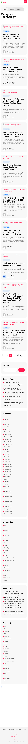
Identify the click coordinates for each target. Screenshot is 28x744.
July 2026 (6, 419)
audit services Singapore (14, 733)
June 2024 (6, 481)
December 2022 (8, 499)
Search (6, 365)
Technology (19, 9)
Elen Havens (9, 51)
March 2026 (7, 429)
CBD (5, 533)
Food (5, 545)
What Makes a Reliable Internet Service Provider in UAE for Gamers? (13, 134)
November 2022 (8, 501)
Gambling (6, 547)
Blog (5, 528)
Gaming (6, 550)
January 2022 (7, 509)
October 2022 (7, 504)
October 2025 (7, 441)
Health (5, 555)
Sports (5, 572)
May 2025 (6, 454)
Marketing (6, 567)
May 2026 (6, 424)
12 (20, 355)
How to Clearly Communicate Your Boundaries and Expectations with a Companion (12, 398)
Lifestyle (6, 565)
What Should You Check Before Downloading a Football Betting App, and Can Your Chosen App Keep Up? (13, 384)
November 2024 (8, 469)
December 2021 (8, 511)
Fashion (6, 540)
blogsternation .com (14, 731)
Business (6, 530)
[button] (25, 1)
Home (4, 9)
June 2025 (6, 451)
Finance (6, 543)
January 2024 (7, 494)
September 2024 (8, 474)
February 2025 (7, 461)
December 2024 (8, 466)
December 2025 (8, 436)
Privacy (9, 741)
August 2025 (7, 446)
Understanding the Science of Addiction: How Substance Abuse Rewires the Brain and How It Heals (14, 404)
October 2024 (7, 471)
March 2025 (7, 459)
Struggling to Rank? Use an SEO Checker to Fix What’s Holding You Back (14, 333)
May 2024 (6, 484)
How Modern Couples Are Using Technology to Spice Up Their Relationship (14, 389)
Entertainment (7, 538)
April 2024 (6, 486)
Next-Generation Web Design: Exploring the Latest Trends (12, 167)
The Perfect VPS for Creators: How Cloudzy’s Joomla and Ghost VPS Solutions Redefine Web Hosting (13, 298)
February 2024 (7, 491)
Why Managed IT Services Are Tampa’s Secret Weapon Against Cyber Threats (13, 102)
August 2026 (7, 417)
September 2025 (8, 444)
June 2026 (6, 422)
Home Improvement (9, 557)
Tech (5, 575)
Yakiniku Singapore (14, 736)
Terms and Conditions (19, 741)
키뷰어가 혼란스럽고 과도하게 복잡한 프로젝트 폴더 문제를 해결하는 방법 (14, 200)
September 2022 (8, 506)
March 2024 (7, 489)
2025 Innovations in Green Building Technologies (13, 264)
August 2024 (7, 476)
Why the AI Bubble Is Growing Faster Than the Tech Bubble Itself (13, 70)
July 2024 (6, 479)
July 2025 (6, 449)
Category (12, 9)
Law (5, 562)
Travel (5, 580)
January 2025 (7, 464)
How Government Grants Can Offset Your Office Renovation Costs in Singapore (14, 393)
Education (6, 535)
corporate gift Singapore (14, 739)
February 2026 (7, 431)
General (6, 552)
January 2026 (7, 434)
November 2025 (8, 439)
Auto (5, 525)
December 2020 (8, 514)
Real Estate (7, 570)
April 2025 (6, 456)
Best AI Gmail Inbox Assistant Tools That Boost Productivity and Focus (12, 37)
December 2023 (8, 496)
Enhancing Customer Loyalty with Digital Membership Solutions (12, 232)
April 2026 (6, 427)
